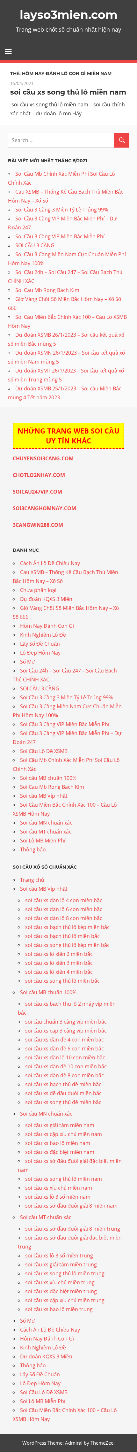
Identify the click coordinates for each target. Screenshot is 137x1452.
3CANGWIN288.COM (38, 524)
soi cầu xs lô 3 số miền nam (57, 1196)
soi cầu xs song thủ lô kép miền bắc (67, 945)
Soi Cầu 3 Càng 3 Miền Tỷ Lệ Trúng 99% (61, 209)
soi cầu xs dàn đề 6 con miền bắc (64, 1048)
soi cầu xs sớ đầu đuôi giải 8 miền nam (71, 1205)
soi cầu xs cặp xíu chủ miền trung (65, 1300)
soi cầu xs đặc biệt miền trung (61, 1291)
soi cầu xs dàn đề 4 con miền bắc (64, 1039)
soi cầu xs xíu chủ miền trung (60, 1282)
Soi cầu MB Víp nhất (44, 795)
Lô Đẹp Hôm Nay (40, 652)
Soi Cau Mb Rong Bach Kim (47, 290)
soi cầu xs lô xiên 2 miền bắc (59, 953)
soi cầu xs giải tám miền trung (61, 1264)
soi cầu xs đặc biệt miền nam (59, 1152)
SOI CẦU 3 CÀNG (34, 245)
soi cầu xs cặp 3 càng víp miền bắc (66, 1030)
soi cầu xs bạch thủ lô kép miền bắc (67, 927)
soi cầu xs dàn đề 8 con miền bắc (64, 1075)
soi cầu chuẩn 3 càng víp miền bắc (66, 1021)
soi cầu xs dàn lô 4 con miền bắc (63, 900)
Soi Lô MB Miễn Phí (42, 840)
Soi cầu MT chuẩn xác (45, 831)
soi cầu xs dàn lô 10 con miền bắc (65, 1057)
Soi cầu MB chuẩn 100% (48, 777)
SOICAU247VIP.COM (37, 491)
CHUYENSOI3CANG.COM (43, 458)
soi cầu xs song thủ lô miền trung (65, 1273)
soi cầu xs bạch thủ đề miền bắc (63, 1084)
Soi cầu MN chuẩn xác (46, 822)
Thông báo (33, 849)
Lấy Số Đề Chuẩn (40, 643)
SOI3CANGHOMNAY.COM (44, 508)
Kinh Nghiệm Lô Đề (43, 634)
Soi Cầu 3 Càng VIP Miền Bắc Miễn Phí (60, 236)
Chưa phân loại (38, 590)
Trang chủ (32, 879)
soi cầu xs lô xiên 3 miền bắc (59, 962)
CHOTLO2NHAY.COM (39, 475)
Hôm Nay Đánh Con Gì (47, 625)
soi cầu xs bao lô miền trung (59, 1309)
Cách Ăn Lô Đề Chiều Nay (50, 563)
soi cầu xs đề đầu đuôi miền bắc (63, 1093)
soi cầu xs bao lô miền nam (57, 1143)
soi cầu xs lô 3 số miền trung (59, 1255)
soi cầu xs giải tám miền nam (59, 1125)
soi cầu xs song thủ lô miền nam (68, 92)
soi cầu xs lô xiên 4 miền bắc (59, 971)
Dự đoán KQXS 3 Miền (46, 599)
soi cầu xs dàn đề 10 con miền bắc (66, 1066)
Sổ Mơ (27, 661)
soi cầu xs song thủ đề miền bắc (63, 1102)
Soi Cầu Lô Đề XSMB (44, 751)
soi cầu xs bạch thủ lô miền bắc (62, 936)
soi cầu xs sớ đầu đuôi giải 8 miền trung (72, 1228)
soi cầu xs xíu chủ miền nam (58, 1187)
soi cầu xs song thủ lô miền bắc (62, 980)
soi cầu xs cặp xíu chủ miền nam (63, 1134)
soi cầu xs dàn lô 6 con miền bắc (63, 909)
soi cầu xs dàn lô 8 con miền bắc (63, 918)
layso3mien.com (69, 15)
